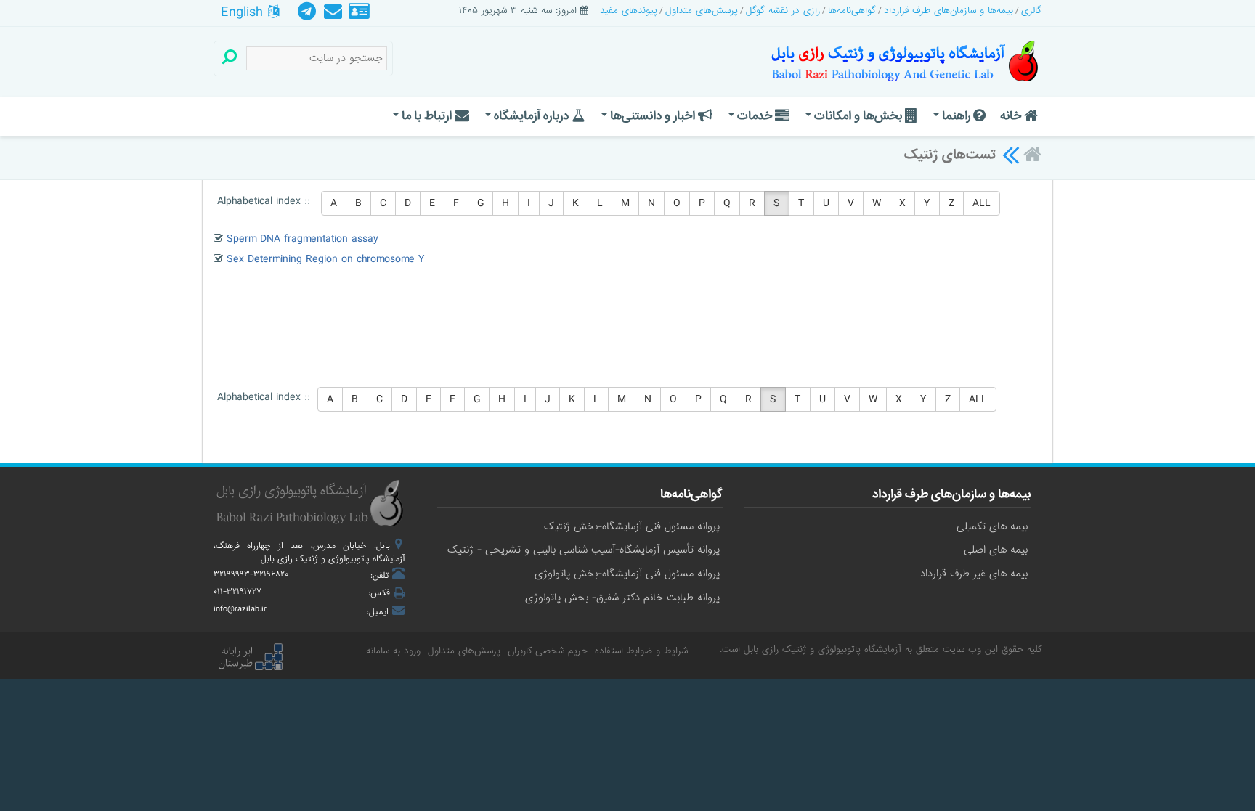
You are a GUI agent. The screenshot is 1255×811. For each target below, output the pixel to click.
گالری (1031, 10)
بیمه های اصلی (996, 550)
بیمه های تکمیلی (992, 526)
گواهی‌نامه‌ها (852, 10)
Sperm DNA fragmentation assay (302, 239)
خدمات (754, 116)
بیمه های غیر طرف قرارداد (974, 574)
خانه (1012, 116)
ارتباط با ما (427, 116)
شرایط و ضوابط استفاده (641, 651)
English (244, 12)
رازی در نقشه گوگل (783, 10)
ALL (981, 203)
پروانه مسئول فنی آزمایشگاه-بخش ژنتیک (632, 526)
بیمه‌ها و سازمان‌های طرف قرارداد (948, 10)
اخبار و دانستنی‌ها (652, 116)
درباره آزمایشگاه (531, 116)
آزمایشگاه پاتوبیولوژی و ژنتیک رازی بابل (822, 649)
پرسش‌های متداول (701, 10)
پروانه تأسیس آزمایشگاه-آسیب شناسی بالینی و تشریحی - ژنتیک (583, 550)
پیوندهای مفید (628, 10)
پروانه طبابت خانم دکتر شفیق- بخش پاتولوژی (622, 598)
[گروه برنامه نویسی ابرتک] (250, 658)
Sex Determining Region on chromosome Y (326, 259)
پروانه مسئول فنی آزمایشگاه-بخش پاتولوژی (627, 574)
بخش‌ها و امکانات (858, 116)
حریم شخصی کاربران (548, 651)
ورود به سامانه (393, 651)
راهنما (956, 116)
